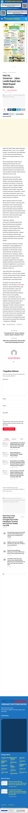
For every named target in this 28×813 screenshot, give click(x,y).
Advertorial (3, 804)
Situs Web (5, 412)
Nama (5, 399)
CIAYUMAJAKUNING (12, 72)
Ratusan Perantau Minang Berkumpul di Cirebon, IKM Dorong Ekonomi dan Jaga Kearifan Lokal (15, 552)
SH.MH (19, 284)
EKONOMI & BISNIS (4, 761)
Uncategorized (23, 772)
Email (5, 405)
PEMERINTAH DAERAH (22, 765)
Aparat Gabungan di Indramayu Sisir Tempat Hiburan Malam (16, 454)
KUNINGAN (13, 770)
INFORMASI (4, 769)
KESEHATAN (13, 762)
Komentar (6, 379)
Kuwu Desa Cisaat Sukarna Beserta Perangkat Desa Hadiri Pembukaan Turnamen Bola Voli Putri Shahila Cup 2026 (10, 520)
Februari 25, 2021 (8, 92)
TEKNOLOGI (22, 769)
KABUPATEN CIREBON (13, 758)
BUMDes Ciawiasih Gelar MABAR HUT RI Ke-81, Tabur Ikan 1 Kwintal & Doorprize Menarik (16, 544)
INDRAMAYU (4, 765)
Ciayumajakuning (10, 324)
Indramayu (19, 324)
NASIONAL (22, 757)
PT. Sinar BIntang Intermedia (19, 807)
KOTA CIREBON (12, 766)
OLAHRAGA (22, 761)
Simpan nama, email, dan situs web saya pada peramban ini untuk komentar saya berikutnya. (13, 423)
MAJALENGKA (14, 773)
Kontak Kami (11, 804)
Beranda (4, 72)
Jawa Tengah (4, 772)
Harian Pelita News (12, 90)
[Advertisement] (14, 133)
